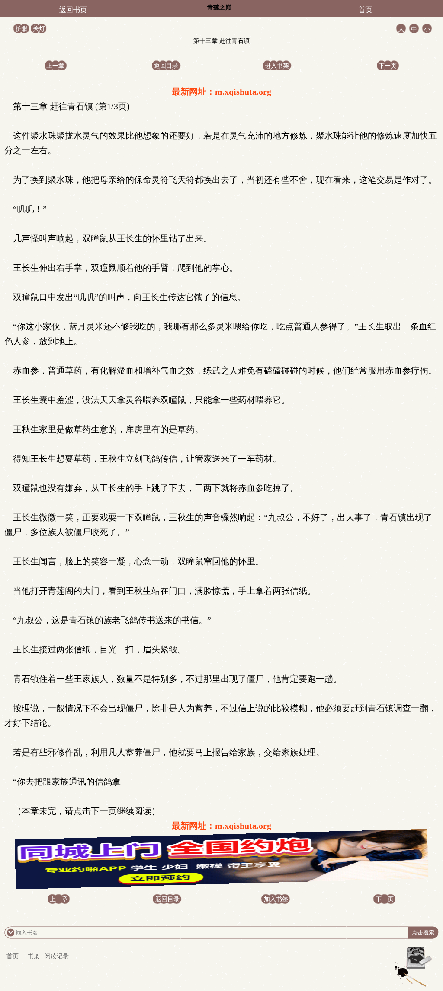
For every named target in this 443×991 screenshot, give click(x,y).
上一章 (55, 66)
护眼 (22, 28)
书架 (34, 956)
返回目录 (166, 66)
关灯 (39, 28)
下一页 (388, 66)
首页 (365, 9)
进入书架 (277, 66)
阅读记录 (57, 956)
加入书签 (276, 899)
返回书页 (73, 9)
